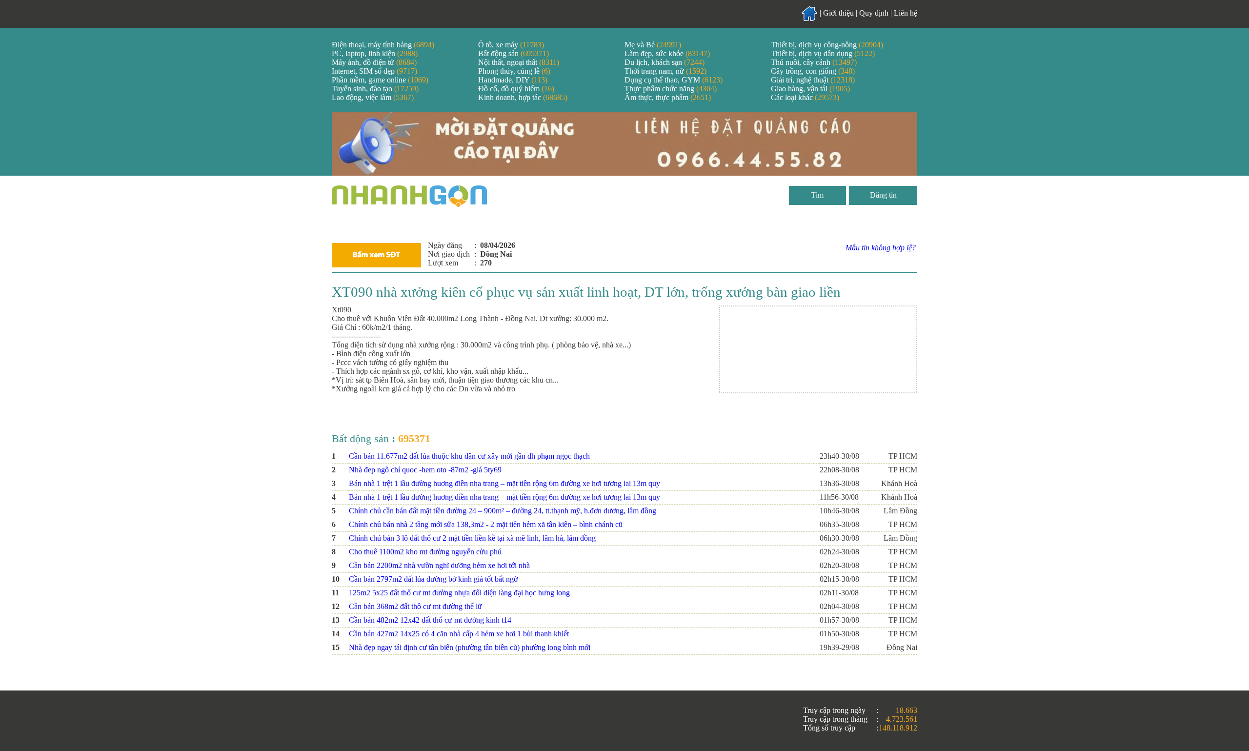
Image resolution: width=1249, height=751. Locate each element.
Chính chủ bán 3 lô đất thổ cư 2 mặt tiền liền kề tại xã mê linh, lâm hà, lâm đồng (472, 538)
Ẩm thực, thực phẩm (667, 97)
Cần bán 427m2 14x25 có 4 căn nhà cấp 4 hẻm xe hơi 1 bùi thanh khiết (459, 633)
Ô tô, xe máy (511, 45)
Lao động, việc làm (373, 97)
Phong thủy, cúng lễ (514, 71)
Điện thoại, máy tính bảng (383, 45)
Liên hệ (905, 13)
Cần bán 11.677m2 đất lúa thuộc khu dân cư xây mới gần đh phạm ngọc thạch (469, 456)
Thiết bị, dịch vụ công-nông (827, 45)
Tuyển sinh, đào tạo (375, 88)
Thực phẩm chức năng (670, 88)
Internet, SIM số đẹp (374, 71)
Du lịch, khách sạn (664, 62)
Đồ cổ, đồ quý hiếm (516, 88)
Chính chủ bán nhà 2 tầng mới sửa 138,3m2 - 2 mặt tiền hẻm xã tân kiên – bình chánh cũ (486, 524)
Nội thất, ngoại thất (518, 62)
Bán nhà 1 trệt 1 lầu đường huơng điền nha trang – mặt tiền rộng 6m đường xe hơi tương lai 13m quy (504, 483)
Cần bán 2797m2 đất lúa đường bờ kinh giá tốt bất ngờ (433, 579)
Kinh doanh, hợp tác (522, 97)
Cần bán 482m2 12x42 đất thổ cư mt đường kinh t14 (430, 620)
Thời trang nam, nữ (665, 71)
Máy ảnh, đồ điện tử (374, 62)
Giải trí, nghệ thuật (813, 80)
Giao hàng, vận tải (810, 88)
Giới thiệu (838, 13)
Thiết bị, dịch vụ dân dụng (823, 53)
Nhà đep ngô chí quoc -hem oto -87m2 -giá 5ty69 (425, 470)
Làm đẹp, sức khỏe (667, 53)
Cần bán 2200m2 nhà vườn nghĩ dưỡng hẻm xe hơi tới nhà (439, 565)
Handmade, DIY (512, 80)
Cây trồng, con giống (813, 71)
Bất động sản (513, 53)
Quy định (873, 13)
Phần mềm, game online (380, 80)
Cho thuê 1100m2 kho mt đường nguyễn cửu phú (425, 552)
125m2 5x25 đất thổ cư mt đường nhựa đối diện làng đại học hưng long (459, 593)
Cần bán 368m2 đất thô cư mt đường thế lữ (415, 606)
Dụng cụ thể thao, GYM (673, 80)
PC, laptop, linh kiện (375, 53)
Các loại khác (805, 97)
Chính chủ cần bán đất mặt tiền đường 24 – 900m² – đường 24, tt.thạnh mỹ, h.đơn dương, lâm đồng (502, 511)
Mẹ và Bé (652, 45)
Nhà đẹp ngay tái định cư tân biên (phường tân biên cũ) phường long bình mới (469, 647)
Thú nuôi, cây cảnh (814, 62)
